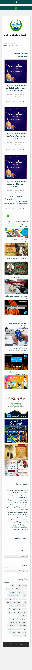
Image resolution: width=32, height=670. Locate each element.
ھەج (14, 635)
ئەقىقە (19, 592)
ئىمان (7, 589)
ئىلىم (12, 589)
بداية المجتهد (23, 599)
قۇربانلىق (10, 625)
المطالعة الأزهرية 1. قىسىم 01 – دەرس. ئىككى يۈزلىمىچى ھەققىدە (16, 184)
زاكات (9, 609)
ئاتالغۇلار (24, 585)
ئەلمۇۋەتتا (12, 592)
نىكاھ (18, 632)
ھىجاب (19, 635)
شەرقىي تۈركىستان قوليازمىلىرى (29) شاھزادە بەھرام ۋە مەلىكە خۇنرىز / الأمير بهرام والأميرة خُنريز (17, 527)
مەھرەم (24, 632)
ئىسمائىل (18, 589)
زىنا (14, 612)
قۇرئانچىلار (18, 625)
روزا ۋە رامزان (16, 609)
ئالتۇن (18, 585)
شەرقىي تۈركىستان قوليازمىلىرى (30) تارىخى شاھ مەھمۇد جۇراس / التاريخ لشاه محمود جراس (17, 514)
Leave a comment (9, 101)
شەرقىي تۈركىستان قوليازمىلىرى (18, 619)
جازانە (25, 602)
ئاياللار (12, 585)
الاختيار (25, 595)
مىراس (20, 629)
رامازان (11, 605)
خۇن (8, 602)
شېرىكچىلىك (23, 615)
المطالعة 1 (20, 101)
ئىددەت (25, 589)
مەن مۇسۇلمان (12, 629)
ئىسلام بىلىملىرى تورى (15, 34)
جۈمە (19, 602)
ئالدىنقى (22, 216)
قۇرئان (25, 625)
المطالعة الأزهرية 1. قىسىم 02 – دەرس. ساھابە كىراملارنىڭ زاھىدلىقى (16, 136)
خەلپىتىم (24, 605)
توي (7, 599)
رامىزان (25, 609)
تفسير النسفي (14, 599)
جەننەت (14, 602)
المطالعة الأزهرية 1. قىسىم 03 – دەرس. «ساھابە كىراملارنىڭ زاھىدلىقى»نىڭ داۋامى (16, 88)
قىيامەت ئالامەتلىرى (15, 622)
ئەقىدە (25, 592)
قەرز (25, 629)
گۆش (25, 635)
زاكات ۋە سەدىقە (22, 612)
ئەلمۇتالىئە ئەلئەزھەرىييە (16, 96)
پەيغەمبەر (12, 632)
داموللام (18, 605)
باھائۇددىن (10, 595)
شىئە (10, 612)
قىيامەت (24, 622)
